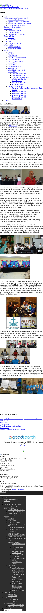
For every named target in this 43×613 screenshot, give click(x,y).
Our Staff (11, 54)
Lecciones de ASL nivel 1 (16, 20)
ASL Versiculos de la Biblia (17, 25)
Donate (7, 501)
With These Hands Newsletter (9, 7)
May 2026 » (4, 422)
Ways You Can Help (14, 68)
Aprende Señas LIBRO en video (18, 22)
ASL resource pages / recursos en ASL (16, 18)
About (6, 50)
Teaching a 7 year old (19, 97)
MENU (3, 492)
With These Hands (11, 499)
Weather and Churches (19, 79)
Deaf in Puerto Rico (18, 75)
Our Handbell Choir (14, 66)
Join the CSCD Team (15, 48)
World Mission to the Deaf (16, 70)
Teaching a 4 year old (19, 91)
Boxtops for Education (15, 43)
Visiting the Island (17, 84)
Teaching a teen (17, 99)
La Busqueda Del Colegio (16, 34)
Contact (6, 100)
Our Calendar (12, 56)
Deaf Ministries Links (19, 73)
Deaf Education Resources (20, 77)
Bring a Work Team (14, 47)
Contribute (7, 41)
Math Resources (17, 81)
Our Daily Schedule (14, 59)
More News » (4, 428)
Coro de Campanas (14, 32)
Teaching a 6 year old (19, 95)
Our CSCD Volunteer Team (17, 57)
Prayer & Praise (9, 36)
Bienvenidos (8, 29)
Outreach (11, 38)
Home (6, 16)
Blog (6, 502)
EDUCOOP (13, 126)
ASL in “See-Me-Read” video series (19, 23)
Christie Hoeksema (18, 489)
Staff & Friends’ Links (19, 82)
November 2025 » (6, 424)
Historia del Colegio (14, 30)
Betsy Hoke (12, 39)
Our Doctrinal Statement (15, 61)
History (10, 52)
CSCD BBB (12, 65)
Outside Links (12, 72)
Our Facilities (12, 63)
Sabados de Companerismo (12, 27)
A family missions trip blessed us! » (11, 426)
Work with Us (8, 45)
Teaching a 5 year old (19, 93)
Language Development (15, 86)
